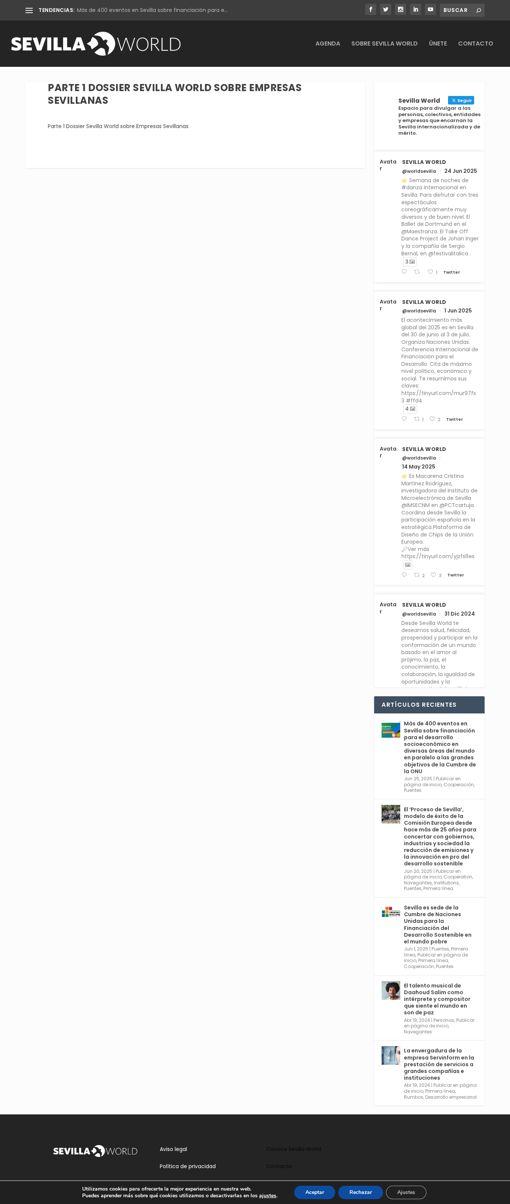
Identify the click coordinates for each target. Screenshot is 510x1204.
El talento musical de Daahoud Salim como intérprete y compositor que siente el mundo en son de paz (437, 999)
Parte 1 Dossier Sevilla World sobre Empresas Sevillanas (118, 126)
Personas (443, 1020)
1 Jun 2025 (458, 310)
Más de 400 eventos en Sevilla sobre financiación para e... (152, 10)
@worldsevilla (419, 171)
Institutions (446, 883)
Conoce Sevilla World (293, 1149)
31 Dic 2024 (459, 613)
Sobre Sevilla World (384, 44)
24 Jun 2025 (460, 171)
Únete (438, 44)
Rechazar (360, 1192)
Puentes (413, 790)
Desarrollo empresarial (451, 1097)
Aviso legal (173, 1149)
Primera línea (438, 888)
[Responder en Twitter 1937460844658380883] (405, 272)
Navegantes (418, 883)
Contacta (279, 1166)
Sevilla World (424, 162)
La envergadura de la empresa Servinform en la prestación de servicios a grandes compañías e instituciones (439, 1064)
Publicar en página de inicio (432, 781)
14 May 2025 (418, 466)
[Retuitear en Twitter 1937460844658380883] (419, 272)
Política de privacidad (188, 1166)
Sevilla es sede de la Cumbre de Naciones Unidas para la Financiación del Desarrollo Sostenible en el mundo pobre (438, 924)
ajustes (267, 1195)
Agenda (327, 44)
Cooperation (458, 877)
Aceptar (314, 1192)
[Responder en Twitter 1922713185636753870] (405, 575)
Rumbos (413, 1097)
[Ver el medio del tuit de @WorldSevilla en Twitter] (407, 564)
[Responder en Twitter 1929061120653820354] (405, 419)
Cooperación (459, 784)
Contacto (475, 44)
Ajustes (406, 1192)
